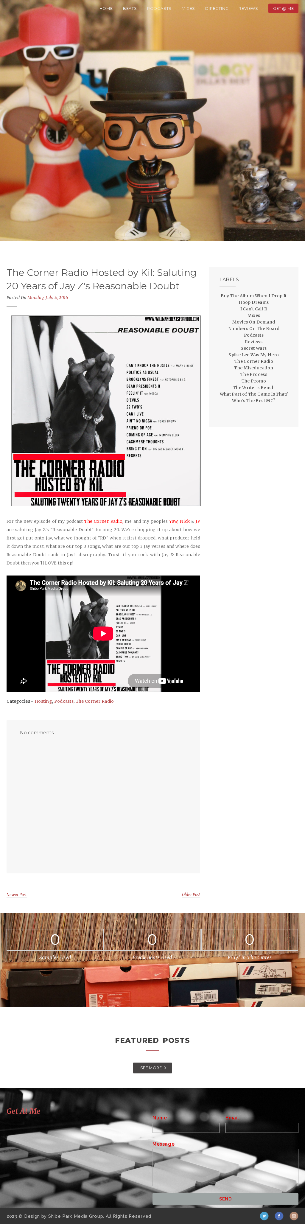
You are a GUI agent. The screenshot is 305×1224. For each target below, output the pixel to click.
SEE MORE (151, 1067)
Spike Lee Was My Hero (253, 354)
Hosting (43, 701)
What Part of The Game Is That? (254, 394)
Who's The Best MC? (253, 400)
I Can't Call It (253, 309)
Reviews (248, 8)
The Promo (254, 381)
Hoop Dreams (254, 302)
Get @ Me (283, 8)
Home (106, 8)
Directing (216, 8)
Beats (130, 8)
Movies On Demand (253, 322)
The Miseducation (253, 368)
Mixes (188, 8)
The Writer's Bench (254, 387)
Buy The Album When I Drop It (254, 295)
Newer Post (17, 894)
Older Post (191, 894)
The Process (253, 374)
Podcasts (159, 8)
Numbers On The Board (254, 328)
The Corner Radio (95, 701)
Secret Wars (254, 348)
